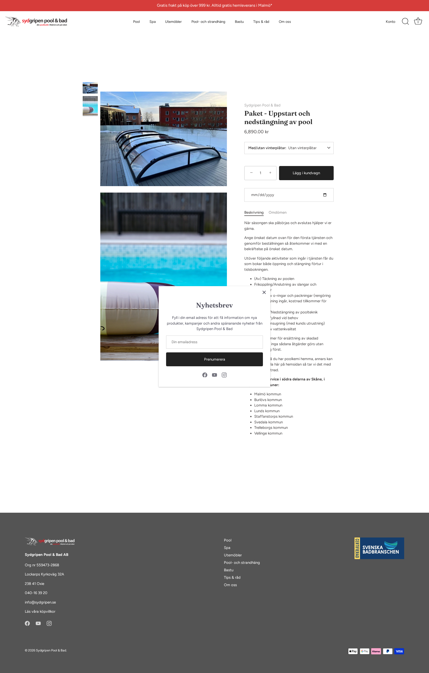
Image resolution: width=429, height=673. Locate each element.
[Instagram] (224, 374)
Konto (390, 21)
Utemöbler (173, 21)
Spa (152, 21)
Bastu (239, 21)
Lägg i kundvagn (306, 173)
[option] (90, 89)
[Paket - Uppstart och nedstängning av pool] (90, 88)
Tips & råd (261, 21)
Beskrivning (254, 212)
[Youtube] (214, 374)
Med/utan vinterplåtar (266, 148)
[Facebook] (204, 374)
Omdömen (277, 212)
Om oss (285, 21)
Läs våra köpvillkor (40, 611)
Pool (136, 21)
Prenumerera (214, 359)
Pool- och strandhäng (208, 21)
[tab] (256, 212)
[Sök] (405, 21)
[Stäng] (264, 292)
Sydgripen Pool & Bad (262, 105)
